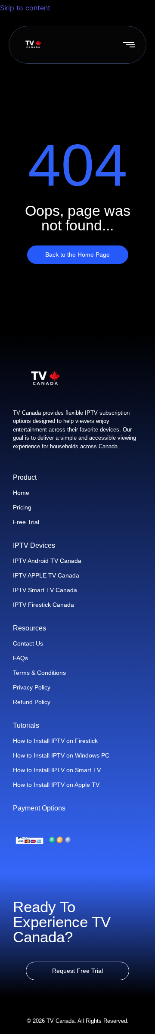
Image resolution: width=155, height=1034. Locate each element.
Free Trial (26, 522)
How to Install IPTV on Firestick (55, 740)
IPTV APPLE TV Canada (46, 575)
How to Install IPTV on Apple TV (56, 784)
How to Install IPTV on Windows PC (61, 755)
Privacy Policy (31, 687)
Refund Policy (31, 702)
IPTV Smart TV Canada (45, 590)
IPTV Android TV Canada (47, 560)
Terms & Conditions (39, 672)
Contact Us (28, 643)
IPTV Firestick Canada (43, 604)
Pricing (22, 507)
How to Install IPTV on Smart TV (57, 770)
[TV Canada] (33, 44)
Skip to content (26, 7)
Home (21, 492)
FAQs (20, 658)
